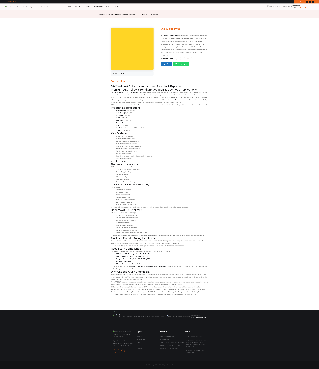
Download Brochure (254, 6)
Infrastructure (98, 6)
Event (108, 6)
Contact (116, 6)
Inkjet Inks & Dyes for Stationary (169, 348)
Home (69, 6)
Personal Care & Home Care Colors (170, 345)
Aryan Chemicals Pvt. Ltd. (184, 38)
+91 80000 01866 (11, 1)
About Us (77, 6)
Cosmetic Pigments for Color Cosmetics (172, 342)
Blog (138, 345)
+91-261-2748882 (300, 7)
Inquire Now (166, 64)
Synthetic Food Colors (167, 336)
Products (87, 6)
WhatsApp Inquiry (181, 64)
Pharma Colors (164, 339)
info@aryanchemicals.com (26, 1)
